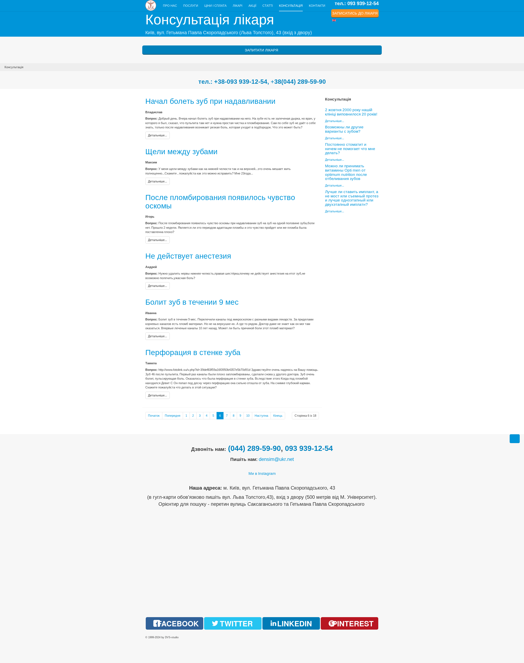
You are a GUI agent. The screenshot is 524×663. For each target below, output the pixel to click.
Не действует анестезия (188, 256)
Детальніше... (334, 121)
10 (248, 415)
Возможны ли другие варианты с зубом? (344, 129)
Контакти (317, 5)
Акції (252, 5)
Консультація (291, 5)
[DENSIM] (151, 5)
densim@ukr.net (276, 459)
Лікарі (237, 5)
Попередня (172, 415)
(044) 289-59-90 (254, 448)
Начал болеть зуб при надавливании (210, 101)
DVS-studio (171, 637)
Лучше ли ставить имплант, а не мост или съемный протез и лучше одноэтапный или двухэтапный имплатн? (351, 198)
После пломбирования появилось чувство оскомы (220, 201)
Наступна (261, 415)
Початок (154, 415)
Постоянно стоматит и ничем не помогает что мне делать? (350, 148)
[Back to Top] (515, 438)
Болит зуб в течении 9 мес (192, 302)
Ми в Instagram (262, 473)
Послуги (190, 5)
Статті (267, 5)
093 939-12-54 (309, 448)
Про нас (170, 5)
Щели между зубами (181, 151)
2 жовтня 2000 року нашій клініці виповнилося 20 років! (351, 112)
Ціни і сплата (215, 5)
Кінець (277, 415)
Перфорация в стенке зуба (193, 352)
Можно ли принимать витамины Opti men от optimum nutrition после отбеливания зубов (346, 172)
